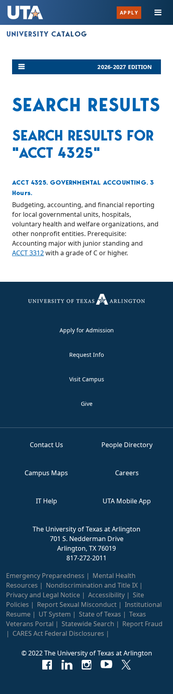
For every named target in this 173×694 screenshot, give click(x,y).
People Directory (126, 444)
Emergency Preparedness (45, 575)
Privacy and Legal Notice (43, 594)
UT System (55, 614)
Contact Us (46, 444)
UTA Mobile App (127, 501)
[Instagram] (87, 665)
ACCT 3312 (28, 252)
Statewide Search (88, 623)
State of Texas (100, 614)
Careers (127, 472)
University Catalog (46, 34)
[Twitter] (126, 665)
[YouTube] (106, 665)
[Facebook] (47, 665)
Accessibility (106, 594)
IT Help (46, 501)
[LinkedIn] (67, 665)
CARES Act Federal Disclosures (58, 633)
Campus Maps (46, 472)
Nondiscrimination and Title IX (92, 585)
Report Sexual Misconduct (77, 604)
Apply (129, 12)
